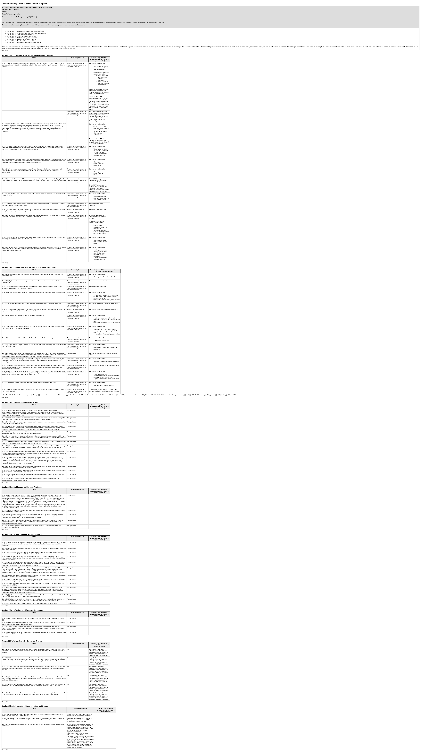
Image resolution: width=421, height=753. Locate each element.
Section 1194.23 (11, 35)
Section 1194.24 (11, 36)
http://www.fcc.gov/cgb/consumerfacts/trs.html (80, 736)
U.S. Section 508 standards (57, 22)
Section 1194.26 (11, 39)
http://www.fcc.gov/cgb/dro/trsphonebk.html (81, 739)
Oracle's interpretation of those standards (131, 22)
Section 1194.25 (11, 38)
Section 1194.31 (11, 41)
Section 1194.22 (11, 33)
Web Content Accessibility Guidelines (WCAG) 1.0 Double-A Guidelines (91, 22)
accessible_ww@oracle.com (76, 25)
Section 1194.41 (11, 42)
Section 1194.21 (11, 31)
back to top (5, 50)
